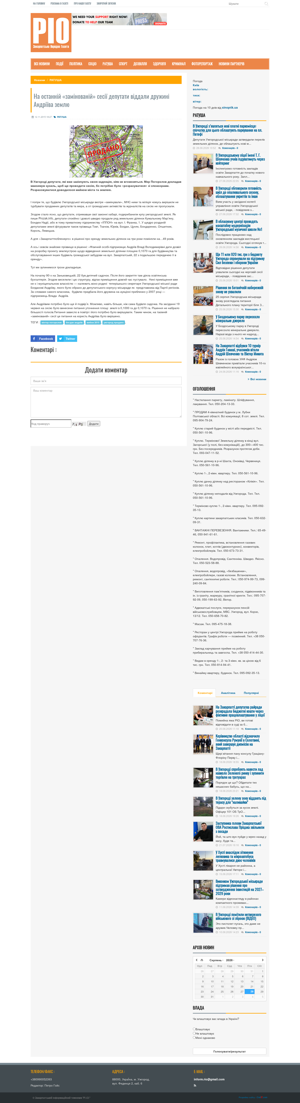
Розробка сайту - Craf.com (253, 1097)
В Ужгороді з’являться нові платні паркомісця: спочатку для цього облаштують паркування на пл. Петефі (227, 130)
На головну (39, 3)
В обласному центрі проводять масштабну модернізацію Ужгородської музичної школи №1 (239, 225)
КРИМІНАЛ (179, 63)
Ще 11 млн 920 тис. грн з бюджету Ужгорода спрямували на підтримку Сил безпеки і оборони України (240, 258)
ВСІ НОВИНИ (42, 63)
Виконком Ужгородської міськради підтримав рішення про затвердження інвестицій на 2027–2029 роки (240, 887)
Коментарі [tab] (205, 693)
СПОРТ (123, 63)
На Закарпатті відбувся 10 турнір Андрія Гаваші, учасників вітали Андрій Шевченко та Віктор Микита (240, 349)
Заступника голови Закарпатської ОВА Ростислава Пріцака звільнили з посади (240, 827)
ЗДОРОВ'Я (159, 63)
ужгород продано (114, 322)
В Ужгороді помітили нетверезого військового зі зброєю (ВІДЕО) (238, 916)
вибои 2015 (93, 322)
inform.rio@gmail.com (209, 1079)
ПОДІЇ (59, 63)
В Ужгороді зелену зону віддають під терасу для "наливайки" (241, 800)
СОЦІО (92, 63)
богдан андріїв (74, 322)
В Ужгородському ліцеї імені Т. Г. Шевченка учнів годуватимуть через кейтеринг (240, 159)
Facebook (46, 339)
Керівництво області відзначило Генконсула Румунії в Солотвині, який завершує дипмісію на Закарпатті (238, 742)
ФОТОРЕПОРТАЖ (202, 63)
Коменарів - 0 (230, 148)
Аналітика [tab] (228, 693)
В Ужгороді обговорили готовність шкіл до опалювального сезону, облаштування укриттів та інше (238, 192)
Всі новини (258, 379)
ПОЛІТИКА (75, 63)
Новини (39, 80)
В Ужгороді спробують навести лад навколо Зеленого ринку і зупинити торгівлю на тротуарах (240, 773)
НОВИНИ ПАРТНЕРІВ (231, 63)
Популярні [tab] (251, 693)
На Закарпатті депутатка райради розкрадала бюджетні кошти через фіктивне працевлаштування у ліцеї (240, 711)
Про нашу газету (82, 3)
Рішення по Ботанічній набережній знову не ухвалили (239, 289)
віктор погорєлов (52, 322)
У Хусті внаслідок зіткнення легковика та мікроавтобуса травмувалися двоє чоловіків (235, 856)
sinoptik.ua (230, 107)
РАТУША (108, 63)
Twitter (70, 339)
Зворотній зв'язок (106, 3)
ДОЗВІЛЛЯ (140, 63)
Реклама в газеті (59, 3)
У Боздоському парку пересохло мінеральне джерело (238, 318)
